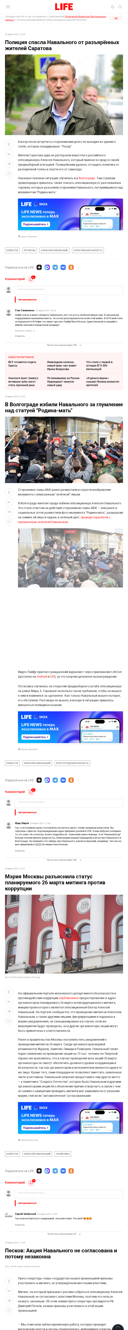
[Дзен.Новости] (39, 267)
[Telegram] (55, 267)
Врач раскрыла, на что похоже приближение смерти (61, 1254)
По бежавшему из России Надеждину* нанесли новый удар (63, 381)
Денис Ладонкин (29, 236)
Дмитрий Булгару (29, 1140)
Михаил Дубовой (29, 749)
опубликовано (69, 998)
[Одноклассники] (71, 267)
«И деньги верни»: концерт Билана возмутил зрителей (102, 381)
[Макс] (47, 267)
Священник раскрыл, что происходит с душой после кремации (25, 1254)
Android (42, 676)
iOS (52, 676)
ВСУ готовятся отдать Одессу (22, 363)
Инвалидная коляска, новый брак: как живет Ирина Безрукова (61, 365)
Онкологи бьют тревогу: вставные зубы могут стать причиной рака (23, 381)
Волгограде (87, 178)
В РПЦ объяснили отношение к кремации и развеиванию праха (24, 1270)
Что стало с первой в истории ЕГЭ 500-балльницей (99, 365)
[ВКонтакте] (63, 267)
